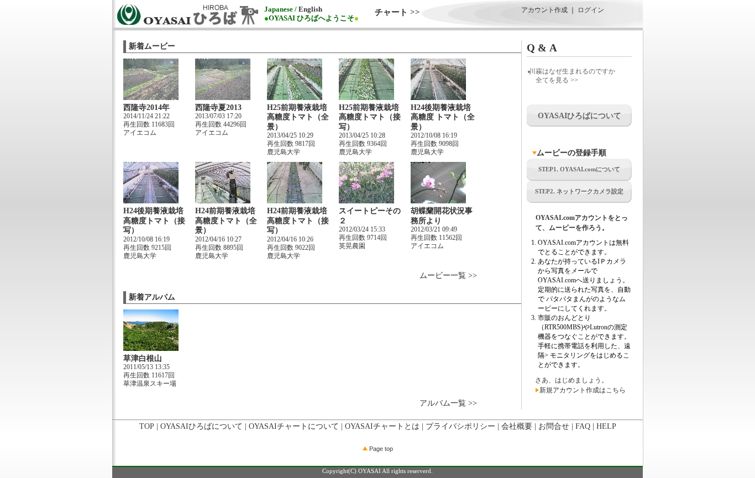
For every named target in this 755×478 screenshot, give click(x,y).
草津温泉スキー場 (149, 383)
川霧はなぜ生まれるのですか (572, 71)
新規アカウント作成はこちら (582, 390)
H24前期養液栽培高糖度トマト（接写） (298, 220)
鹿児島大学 (283, 152)
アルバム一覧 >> (448, 403)
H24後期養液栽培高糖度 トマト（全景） (443, 117)
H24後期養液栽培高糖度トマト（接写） (154, 220)
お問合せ (553, 426)
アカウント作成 (544, 10)
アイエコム (139, 132)
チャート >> (397, 12)
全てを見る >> (557, 80)
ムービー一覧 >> (448, 275)
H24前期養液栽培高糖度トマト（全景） (226, 220)
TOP (146, 426)
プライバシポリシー (460, 426)
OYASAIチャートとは (382, 426)
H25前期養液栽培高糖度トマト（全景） (298, 117)
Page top (380, 448)
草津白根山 (142, 358)
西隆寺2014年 (146, 107)
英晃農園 (352, 246)
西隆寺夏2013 (218, 107)
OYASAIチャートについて (294, 426)
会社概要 (516, 426)
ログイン (591, 10)
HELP (606, 426)
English (310, 9)
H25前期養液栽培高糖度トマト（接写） (370, 117)
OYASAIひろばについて (201, 426)
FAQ (582, 426)
